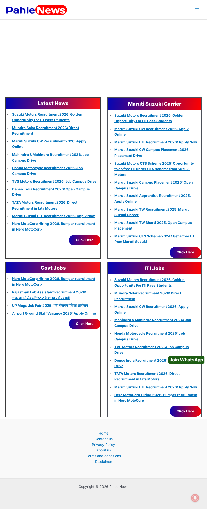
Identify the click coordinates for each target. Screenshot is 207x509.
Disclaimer (103, 462)
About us (103, 450)
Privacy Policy (103, 445)
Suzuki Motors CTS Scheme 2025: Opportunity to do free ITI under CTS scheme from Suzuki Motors (154, 169)
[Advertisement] (103, 57)
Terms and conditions (103, 456)
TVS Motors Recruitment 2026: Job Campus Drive (54, 181)
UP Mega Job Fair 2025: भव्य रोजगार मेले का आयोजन (50, 305)
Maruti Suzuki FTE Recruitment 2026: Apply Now (53, 216)
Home (103, 433)
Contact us (104, 439)
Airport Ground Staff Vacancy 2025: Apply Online (54, 313)
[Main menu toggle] (197, 10)
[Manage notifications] (195, 498)
